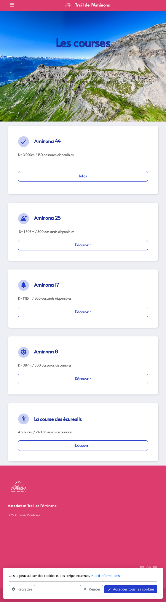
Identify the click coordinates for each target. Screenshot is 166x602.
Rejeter (95, 589)
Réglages (25, 589)
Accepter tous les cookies (134, 589)
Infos (83, 176)
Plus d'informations (105, 575)
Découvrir (83, 245)
